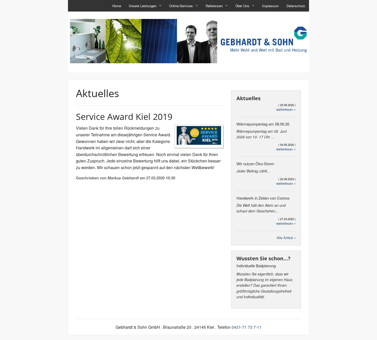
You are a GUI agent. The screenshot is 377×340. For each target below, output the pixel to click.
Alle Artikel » (286, 237)
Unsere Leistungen (142, 5)
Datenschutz (295, 5)
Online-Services (181, 5)
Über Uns (242, 5)
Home (116, 5)
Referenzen (214, 5)
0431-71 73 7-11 (247, 327)
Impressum (270, 5)
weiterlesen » (286, 109)
